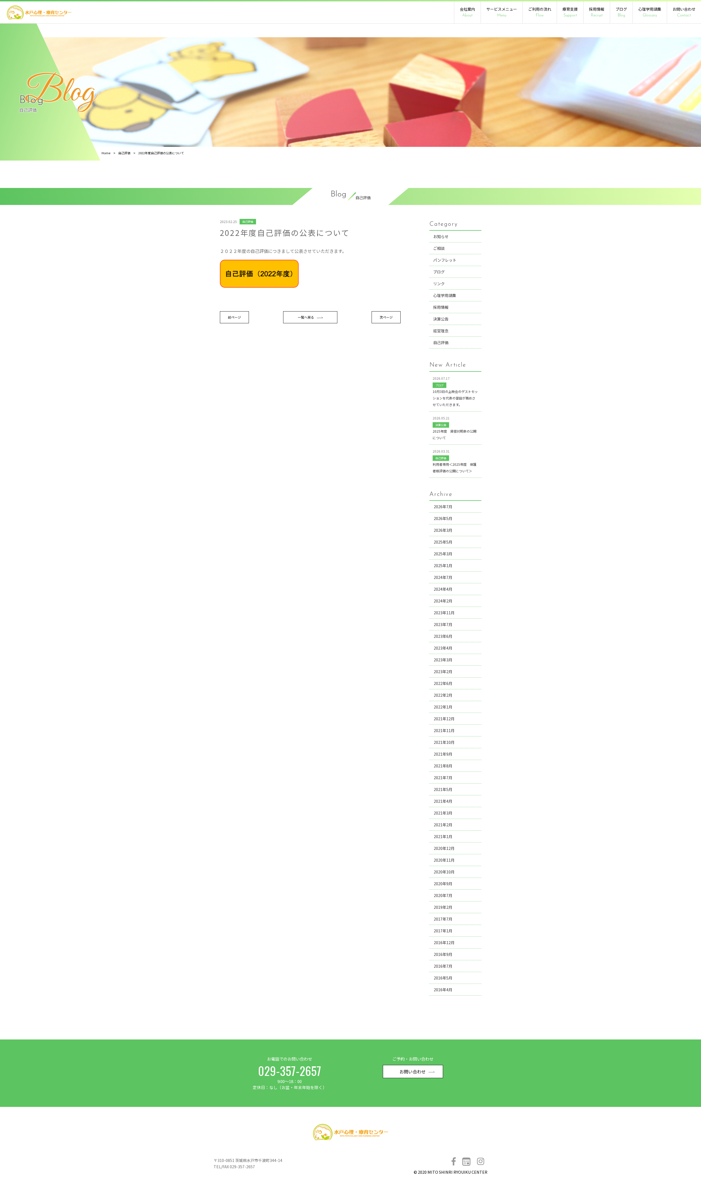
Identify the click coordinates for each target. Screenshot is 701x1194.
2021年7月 (443, 777)
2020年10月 (444, 872)
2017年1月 (443, 930)
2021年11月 (444, 730)
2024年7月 (443, 577)
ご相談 (439, 248)
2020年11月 (444, 860)
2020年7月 (443, 895)
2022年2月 (443, 695)
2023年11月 (444, 612)
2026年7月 (443, 506)
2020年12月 (444, 848)
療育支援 (570, 12)
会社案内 (467, 12)
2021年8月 (443, 766)
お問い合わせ (684, 12)
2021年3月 (443, 813)
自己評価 (124, 153)
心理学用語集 (649, 12)
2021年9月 (443, 754)
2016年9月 (443, 954)
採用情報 (596, 12)
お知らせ (441, 236)
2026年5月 (443, 518)
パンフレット (444, 260)
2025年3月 (443, 553)
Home (106, 153)
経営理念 (441, 330)
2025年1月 (443, 565)
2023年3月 (443, 659)
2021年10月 (444, 742)
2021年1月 (443, 836)
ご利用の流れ (539, 12)
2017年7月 (443, 919)
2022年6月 (443, 683)
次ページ (386, 317)
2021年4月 (443, 801)
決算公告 (441, 319)
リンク (439, 283)
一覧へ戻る (306, 317)
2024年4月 (443, 589)
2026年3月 (443, 530)
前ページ (234, 317)
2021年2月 (443, 824)
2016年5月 (443, 978)
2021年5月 (443, 789)
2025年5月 (443, 542)
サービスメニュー (501, 12)
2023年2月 (443, 671)
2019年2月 (443, 907)
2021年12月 (444, 718)
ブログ (621, 12)
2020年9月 (443, 883)
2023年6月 (443, 636)
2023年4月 (443, 648)
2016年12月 (444, 942)
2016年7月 (443, 966)
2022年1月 (443, 707)
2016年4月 (443, 989)
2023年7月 (443, 624)
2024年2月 (443, 601)
